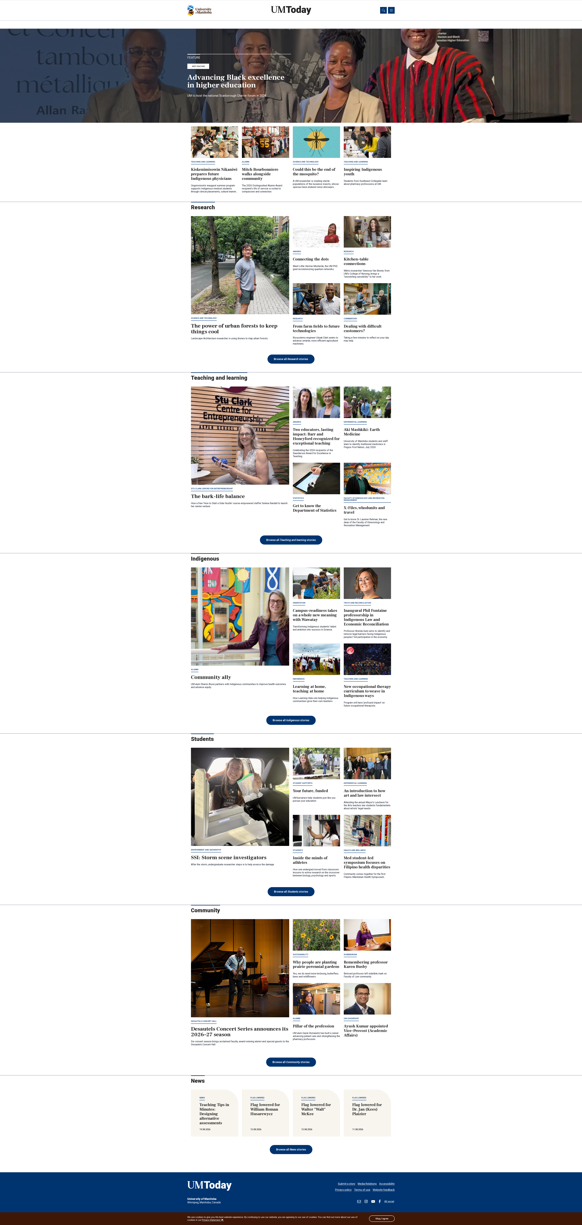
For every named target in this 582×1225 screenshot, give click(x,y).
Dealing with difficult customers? (362, 328)
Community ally (211, 677)
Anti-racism (198, 66)
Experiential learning (355, 422)
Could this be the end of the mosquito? (314, 172)
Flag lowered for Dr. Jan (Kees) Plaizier (367, 1109)
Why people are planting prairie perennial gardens (316, 964)
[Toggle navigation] (391, 10)
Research (349, 251)
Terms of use (362, 1189)
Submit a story (346, 1183)
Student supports (302, 783)
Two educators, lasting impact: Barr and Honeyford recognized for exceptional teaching (316, 436)
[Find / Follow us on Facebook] (379, 1201)
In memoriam (350, 954)
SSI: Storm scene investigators (228, 857)
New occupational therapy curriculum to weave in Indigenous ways (367, 691)
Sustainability (300, 954)
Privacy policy (343, 1189)
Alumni (245, 162)
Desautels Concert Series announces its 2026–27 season (239, 1031)
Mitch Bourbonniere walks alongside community (260, 174)
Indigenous (298, 679)
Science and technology (306, 162)
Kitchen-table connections (356, 261)
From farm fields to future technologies (316, 328)
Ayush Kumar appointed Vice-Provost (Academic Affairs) (366, 1031)
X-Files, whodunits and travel (364, 510)
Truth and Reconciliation (357, 603)
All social (389, 1201)
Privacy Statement (213, 1220)
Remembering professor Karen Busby (366, 964)
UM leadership (351, 1018)
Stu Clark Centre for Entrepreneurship (212, 488)
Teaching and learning (203, 162)
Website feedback (384, 1189)
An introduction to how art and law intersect (364, 793)
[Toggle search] (383, 10)
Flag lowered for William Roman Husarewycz (265, 1109)
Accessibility (387, 1183)
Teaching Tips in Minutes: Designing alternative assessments (214, 1114)
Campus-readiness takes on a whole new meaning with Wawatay (315, 615)
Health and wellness (355, 850)
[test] (359, 1201)
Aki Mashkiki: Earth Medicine (362, 432)
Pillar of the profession (313, 1026)
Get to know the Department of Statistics (314, 508)
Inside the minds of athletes (310, 860)
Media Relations (367, 1183)
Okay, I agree (381, 1218)
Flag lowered (257, 1098)
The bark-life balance (218, 496)
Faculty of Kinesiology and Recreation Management (364, 499)
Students (298, 850)
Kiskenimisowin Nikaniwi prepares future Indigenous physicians (214, 174)
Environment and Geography (206, 850)
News (202, 1098)
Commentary (350, 318)
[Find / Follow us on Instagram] (366, 1201)
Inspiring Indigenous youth (363, 172)
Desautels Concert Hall (204, 1021)
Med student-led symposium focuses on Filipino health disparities (367, 862)
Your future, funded (310, 790)
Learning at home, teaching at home (309, 689)
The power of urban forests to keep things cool (234, 328)
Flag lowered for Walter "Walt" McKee (316, 1109)
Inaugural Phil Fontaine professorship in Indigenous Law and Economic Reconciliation (366, 617)
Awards (297, 251)
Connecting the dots (311, 259)
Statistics (298, 498)
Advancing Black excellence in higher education (235, 81)
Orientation (299, 603)
